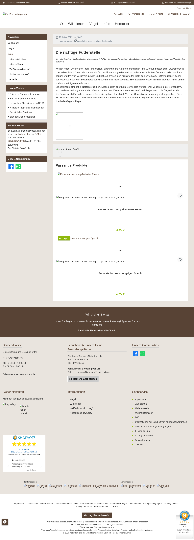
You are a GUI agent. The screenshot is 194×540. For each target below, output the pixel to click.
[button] (10, 427)
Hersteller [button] (13, 79)
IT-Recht (139, 444)
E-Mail (38, 134)
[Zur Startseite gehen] (15, 14)
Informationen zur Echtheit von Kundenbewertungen (161, 422)
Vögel (11, 48)
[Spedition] (149, 487)
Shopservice (140, 391)
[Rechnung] (70, 487)
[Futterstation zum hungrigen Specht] (120, 250)
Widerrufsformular (144, 413)
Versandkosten (91, 522)
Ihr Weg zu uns (142, 431)
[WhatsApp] (18, 166)
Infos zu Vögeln (16, 64)
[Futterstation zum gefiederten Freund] (120, 186)
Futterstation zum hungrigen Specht (120, 273)
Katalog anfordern (144, 435)
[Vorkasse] (30, 487)
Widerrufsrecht (142, 408)
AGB (137, 417)
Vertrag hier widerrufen (97, 515)
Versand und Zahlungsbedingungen (153, 426)
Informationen (76, 391)
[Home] (64, 24)
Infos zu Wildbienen (18, 59)
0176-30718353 (16, 141)
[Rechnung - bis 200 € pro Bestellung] (98, 487)
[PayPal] (42, 487)
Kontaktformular (22, 134)
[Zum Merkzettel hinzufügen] (180, 196)
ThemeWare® (125, 533)
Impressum (140, 399)
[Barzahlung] (55, 487)
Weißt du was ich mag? (20, 69)
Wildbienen (13, 43)
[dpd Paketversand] (131, 487)
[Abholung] (163, 487)
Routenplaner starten (84, 379)
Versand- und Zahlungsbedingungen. (109, 524)
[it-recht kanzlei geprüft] (28, 411)
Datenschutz (141, 404)
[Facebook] (11, 166)
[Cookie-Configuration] (5, 522)
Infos (10, 54)
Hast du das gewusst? (19, 74)
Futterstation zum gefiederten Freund (120, 209)
